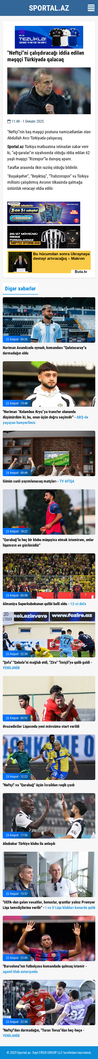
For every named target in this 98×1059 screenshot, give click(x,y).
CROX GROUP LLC (51, 1053)
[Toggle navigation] (91, 8)
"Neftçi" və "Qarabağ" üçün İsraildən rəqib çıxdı (39, 785)
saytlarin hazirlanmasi (25, 196)
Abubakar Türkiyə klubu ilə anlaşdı (29, 843)
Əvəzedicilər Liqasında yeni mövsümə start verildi (41, 726)
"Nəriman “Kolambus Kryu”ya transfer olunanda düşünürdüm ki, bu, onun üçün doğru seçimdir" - (45, 417)
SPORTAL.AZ (49, 7)
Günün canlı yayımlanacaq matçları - (38, 481)
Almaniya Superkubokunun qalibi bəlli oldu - (44, 603)
